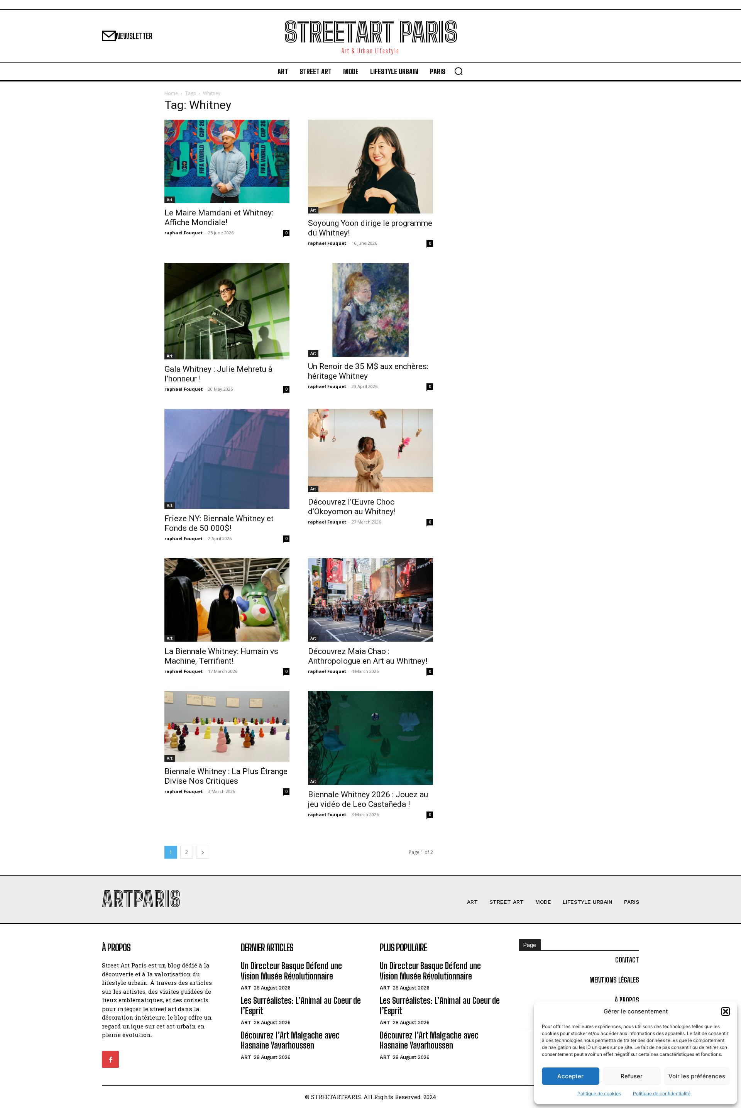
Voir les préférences (696, 1076)
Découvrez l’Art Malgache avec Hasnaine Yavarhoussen (290, 1040)
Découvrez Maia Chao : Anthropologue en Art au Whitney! (367, 656)
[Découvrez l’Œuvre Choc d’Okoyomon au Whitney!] (370, 450)
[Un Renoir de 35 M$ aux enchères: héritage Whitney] (370, 310)
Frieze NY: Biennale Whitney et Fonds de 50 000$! (219, 523)
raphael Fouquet (183, 232)
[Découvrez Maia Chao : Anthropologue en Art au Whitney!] (370, 600)
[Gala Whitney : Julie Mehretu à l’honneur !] (226, 311)
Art (170, 199)
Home (171, 93)
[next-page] (202, 852)
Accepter (570, 1076)
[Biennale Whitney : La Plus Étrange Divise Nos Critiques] (226, 726)
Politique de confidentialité (661, 1093)
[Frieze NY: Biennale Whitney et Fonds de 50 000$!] (226, 459)
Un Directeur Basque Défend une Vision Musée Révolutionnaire (291, 971)
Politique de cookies (599, 1093)
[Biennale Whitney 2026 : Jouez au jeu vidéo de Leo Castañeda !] (370, 738)
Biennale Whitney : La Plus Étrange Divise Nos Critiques (226, 776)
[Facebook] (110, 1059)
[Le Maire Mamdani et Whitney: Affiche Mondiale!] (226, 161)
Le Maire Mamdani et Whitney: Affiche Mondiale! (218, 217)
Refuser (632, 1076)
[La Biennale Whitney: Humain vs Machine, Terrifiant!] (226, 600)
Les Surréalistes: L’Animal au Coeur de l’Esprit (301, 1005)
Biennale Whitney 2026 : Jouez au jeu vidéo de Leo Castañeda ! (368, 799)
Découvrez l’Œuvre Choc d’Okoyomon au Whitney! (352, 506)
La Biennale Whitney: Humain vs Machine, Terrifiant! (221, 656)
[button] (725, 1011)
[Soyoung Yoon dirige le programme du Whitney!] (370, 166)
